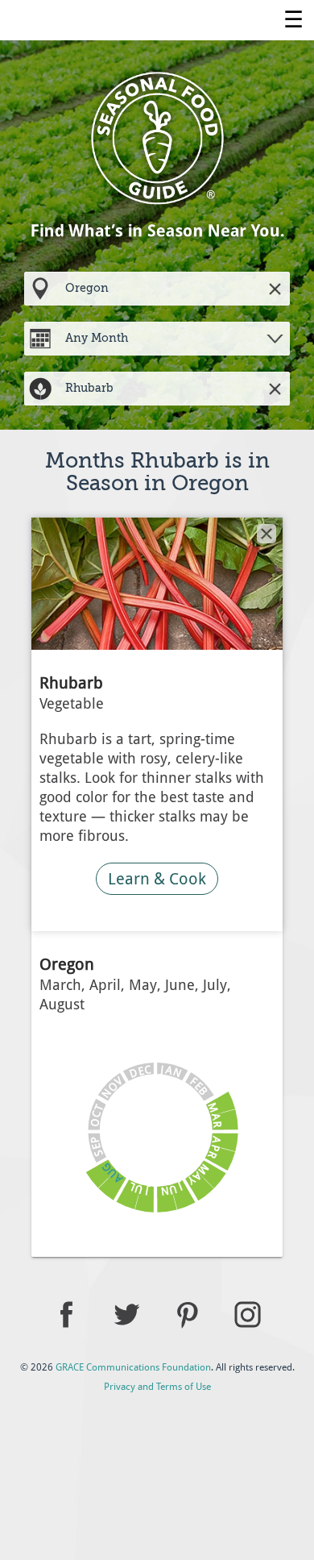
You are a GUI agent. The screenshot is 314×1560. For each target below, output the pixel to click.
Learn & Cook (157, 878)
